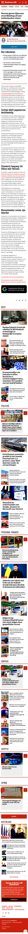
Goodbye (4, 924)
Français (4, 916)
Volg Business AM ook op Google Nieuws (12, 277)
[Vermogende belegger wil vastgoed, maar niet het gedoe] (12, 787)
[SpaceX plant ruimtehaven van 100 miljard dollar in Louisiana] (4, 870)
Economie (11, 6)
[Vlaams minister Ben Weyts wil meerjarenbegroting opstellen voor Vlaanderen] (5, 719)
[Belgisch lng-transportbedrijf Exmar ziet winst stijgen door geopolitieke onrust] (14, 602)
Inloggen (10, 906)
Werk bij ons (9, 908)
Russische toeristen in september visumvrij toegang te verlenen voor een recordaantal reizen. (13, 176)
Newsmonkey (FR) (17, 922)
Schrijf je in (14, 899)
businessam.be (14, 39)
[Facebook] (3, 912)
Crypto (3, 764)
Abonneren (4, 906)
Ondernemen (4, 6)
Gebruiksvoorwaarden (8, 909)
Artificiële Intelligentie (6, 499)
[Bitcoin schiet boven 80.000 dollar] (12, 753)
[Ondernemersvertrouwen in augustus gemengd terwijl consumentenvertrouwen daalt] (5, 737)
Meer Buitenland (18, 876)
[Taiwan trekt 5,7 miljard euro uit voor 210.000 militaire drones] (5, 395)
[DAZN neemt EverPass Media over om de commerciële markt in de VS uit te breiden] (5, 521)
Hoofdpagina (3, 9)
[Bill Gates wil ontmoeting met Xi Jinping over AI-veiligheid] (5, 702)
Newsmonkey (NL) (6, 922)
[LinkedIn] (8, 912)
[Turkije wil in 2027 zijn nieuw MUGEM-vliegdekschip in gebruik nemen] (5, 710)
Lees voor (14, 46)
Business (4, 346)
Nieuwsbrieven (18, 906)
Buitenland (4, 36)
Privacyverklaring (19, 909)
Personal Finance (5, 656)
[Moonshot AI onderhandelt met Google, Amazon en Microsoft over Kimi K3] (14, 486)
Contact (4, 928)
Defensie (3, 324)
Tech (22, 6)
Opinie (3, 798)
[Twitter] (6, 912)
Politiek (17, 6)
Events (3, 908)
